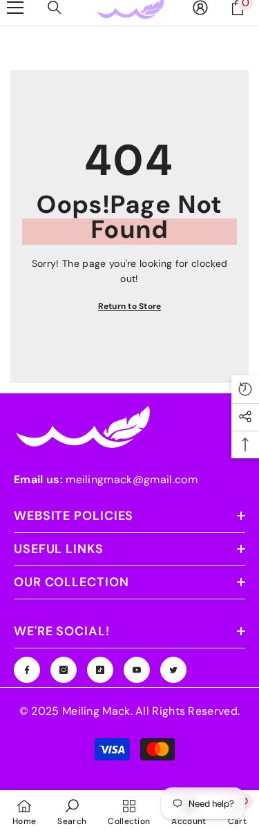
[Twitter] (173, 670)
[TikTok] (100, 670)
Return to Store (130, 306)
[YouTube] (137, 670)
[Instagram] (63, 670)
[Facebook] (27, 670)
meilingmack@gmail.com (132, 479)
